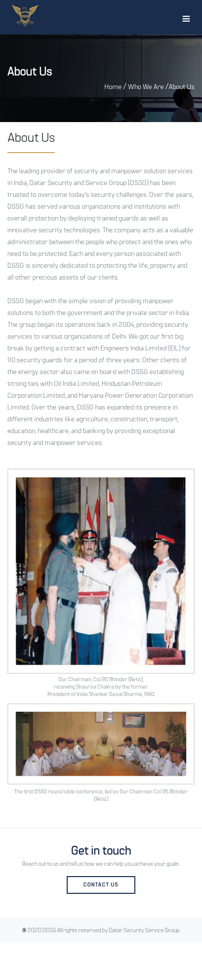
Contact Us (101, 885)
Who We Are (146, 87)
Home (113, 87)
